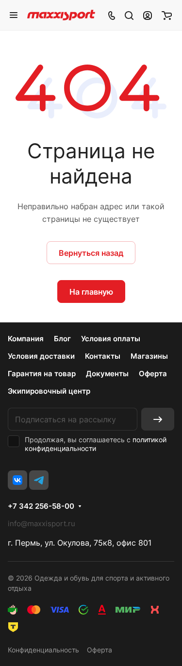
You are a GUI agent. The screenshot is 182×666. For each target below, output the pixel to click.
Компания (26, 338)
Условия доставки (41, 356)
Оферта (153, 373)
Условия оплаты (110, 338)
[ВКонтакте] (17, 480)
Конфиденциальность (43, 650)
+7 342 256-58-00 (41, 506)
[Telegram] (39, 480)
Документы (107, 373)
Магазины (149, 356)
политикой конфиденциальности (95, 443)
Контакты (102, 356)
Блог (62, 338)
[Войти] (147, 15)
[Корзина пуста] (167, 15)
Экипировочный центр (49, 391)
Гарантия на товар (42, 373)
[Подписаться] (157, 419)
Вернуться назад (91, 253)
